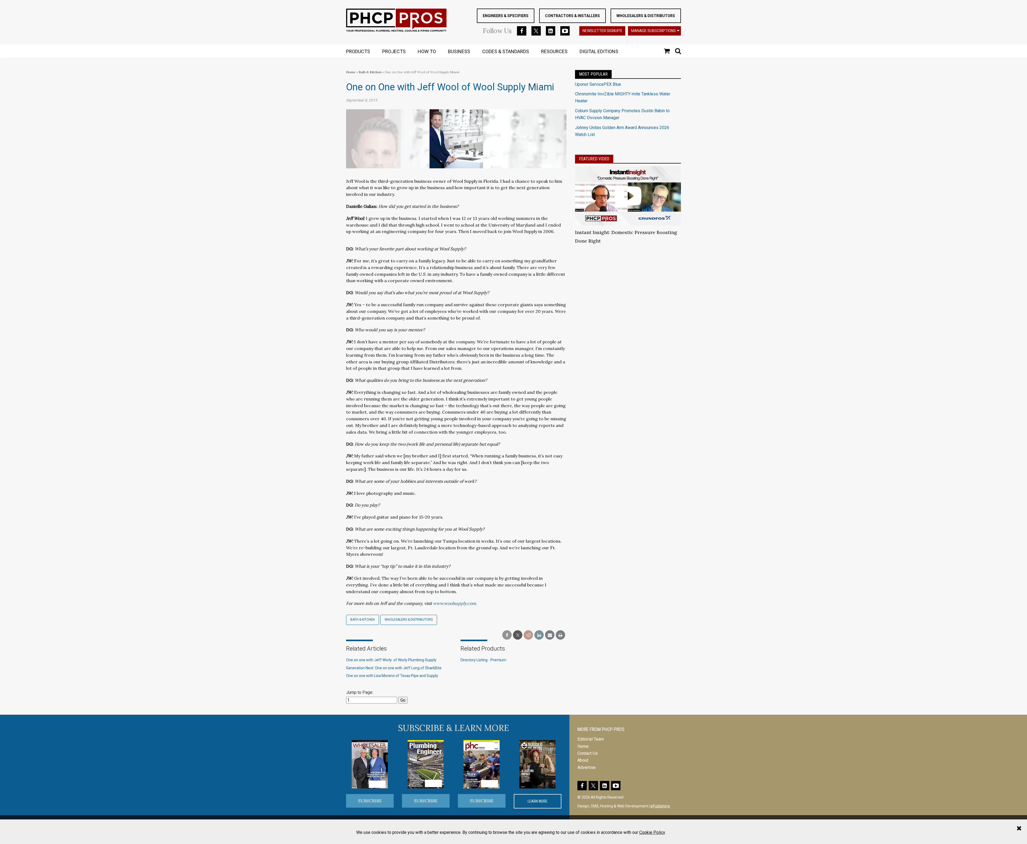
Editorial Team (590, 739)
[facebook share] (507, 635)
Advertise (586, 767)
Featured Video (594, 158)
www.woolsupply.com (454, 603)
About (582, 760)
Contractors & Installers (572, 16)
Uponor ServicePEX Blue (598, 84)
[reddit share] (528, 635)
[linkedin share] (539, 635)
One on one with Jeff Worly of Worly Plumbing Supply (391, 660)
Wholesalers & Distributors (645, 16)
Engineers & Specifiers (505, 16)
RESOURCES (554, 51)
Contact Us (587, 753)
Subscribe (370, 800)
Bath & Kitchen (370, 72)
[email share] (549, 635)
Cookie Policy (652, 832)
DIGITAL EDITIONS (599, 51)
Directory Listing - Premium (483, 660)
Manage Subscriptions (653, 31)
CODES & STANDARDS (505, 51)
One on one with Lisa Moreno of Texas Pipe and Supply (392, 676)
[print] (560, 635)
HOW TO (427, 51)
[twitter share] (517, 635)
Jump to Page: (359, 692)
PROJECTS (394, 51)
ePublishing (660, 806)
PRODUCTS (358, 51)
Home (350, 72)
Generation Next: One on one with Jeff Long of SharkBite (394, 668)
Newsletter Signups (602, 31)
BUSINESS (459, 51)
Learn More (537, 801)
